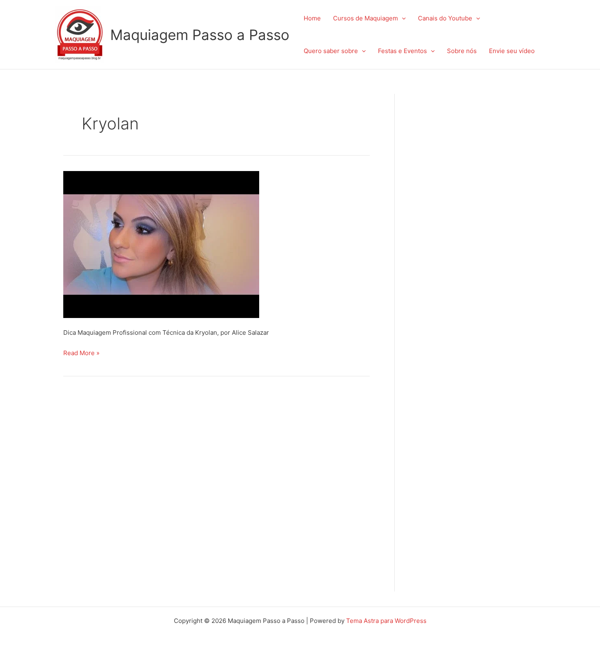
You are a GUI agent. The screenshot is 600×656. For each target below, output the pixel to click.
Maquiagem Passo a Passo (199, 34)
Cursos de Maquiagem (365, 18)
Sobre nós (462, 51)
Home (312, 18)
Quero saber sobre (331, 51)
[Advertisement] (477, 216)
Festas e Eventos (402, 51)
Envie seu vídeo (512, 51)
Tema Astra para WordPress (386, 621)
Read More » (81, 352)
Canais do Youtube (445, 18)
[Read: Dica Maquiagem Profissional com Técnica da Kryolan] (161, 244)
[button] (402, 18)
